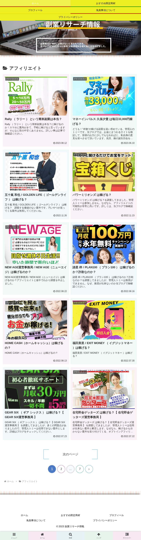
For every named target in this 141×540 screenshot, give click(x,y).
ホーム (24, 515)
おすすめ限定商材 (70, 515)
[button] (130, 476)
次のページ (70, 454)
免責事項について (36, 520)
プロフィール (116, 515)
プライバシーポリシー (105, 520)
